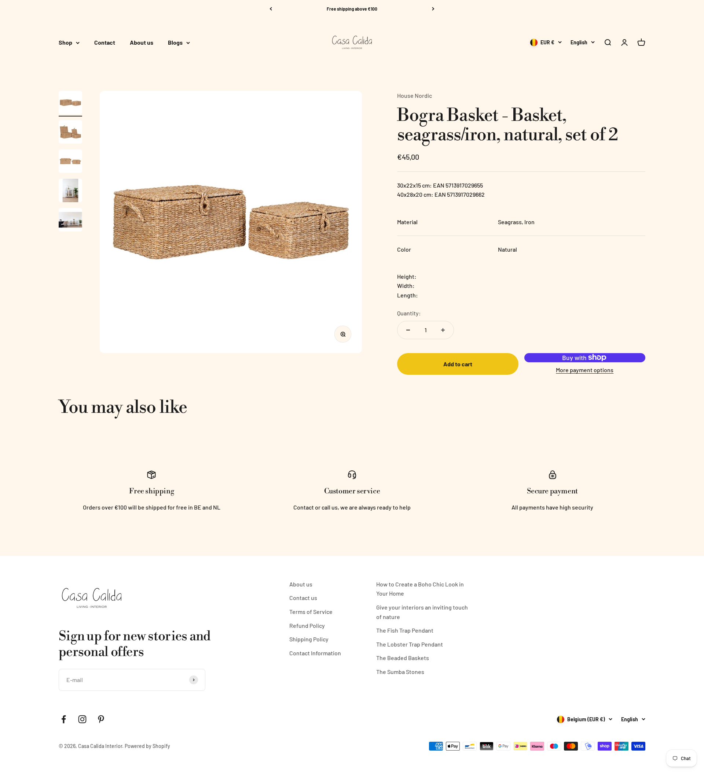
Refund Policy (307, 625)
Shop (65, 42)
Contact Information (315, 652)
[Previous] (271, 8)
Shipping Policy (309, 639)
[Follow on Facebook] (64, 719)
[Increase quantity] (443, 330)
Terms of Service (311, 611)
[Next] (433, 8)
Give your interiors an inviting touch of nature (422, 612)
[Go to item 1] (70, 103)
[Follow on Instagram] (82, 719)
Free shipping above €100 (352, 8)
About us (141, 42)
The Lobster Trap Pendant (409, 644)
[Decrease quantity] (408, 330)
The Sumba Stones (400, 671)
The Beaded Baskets (402, 657)
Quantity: (409, 313)
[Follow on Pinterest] (101, 719)
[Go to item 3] (70, 162)
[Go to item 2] (70, 133)
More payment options (584, 369)
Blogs (175, 42)
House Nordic (414, 95)
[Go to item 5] (70, 221)
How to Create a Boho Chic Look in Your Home (420, 589)
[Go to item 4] (70, 191)
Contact (104, 42)
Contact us (303, 597)
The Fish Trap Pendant (404, 630)
